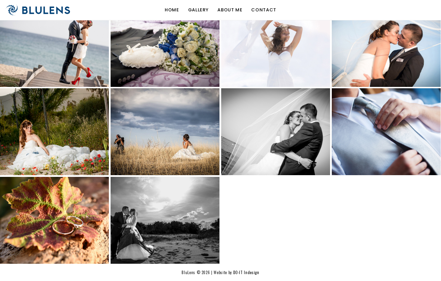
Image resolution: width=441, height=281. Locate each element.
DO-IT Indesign (246, 272)
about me (229, 10)
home (172, 10)
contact (263, 10)
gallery (198, 10)
